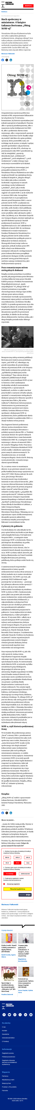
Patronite (5, 1090)
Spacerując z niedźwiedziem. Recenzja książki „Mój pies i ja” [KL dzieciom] (8, 987)
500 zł (7, 857)
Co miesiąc (9, 873)
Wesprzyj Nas (6, 1083)
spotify (30, 1014)
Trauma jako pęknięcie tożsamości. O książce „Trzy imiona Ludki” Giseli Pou (23, 951)
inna (27, 863)
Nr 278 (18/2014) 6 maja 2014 (10, 16)
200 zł (17, 857)
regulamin (17, 884)
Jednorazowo (25, 873)
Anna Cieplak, (23, 990)
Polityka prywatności (8, 1057)
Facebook (2, 60)
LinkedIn (11, 60)
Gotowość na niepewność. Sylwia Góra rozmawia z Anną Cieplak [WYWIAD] (25, 983)
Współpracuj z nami (8, 1079)
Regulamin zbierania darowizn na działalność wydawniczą (9, 1062)
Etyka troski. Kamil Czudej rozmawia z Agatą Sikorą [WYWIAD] (9, 949)
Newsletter (5, 1034)
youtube (9, 1014)
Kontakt (4, 1030)
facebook (4, 1014)
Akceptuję (13, 884)
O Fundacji (5, 1041)
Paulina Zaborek (7, 994)
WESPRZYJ (28, 6)
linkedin (25, 1014)
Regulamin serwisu (8, 1053)
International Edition (8, 1038)
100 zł (28, 857)
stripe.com (25, 895)
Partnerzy (5, 1076)
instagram (14, 1014)
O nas (4, 1027)
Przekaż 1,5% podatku (9, 1087)
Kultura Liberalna (7, 4)
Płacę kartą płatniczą (17, 889)
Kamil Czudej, (6, 955)
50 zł (7, 863)
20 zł (17, 863)
